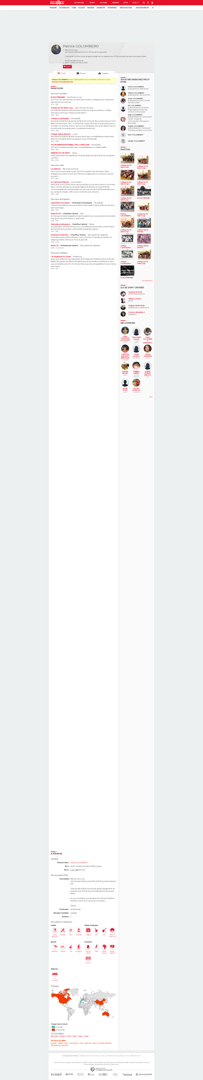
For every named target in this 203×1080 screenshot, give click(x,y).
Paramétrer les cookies (136, 1062)
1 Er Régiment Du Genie (61, 257)
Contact (90, 1062)
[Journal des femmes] (56, 1074)
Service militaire (126, 8)
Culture (103, 3)
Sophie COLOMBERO (136, 126)
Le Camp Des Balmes (60, 182)
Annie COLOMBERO (135, 98)
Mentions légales (89, 1064)
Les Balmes (56, 169)
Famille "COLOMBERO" (136, 141)
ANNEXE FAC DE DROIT (60, 153)
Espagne (62, 1036)
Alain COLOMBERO (135, 115)
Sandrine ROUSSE (135, 292)
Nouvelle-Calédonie (104, 1043)
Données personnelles (122, 1062)
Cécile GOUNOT (136, 355)
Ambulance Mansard (60, 235)
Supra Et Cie (56, 214)
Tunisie (86, 1036)
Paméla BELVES (125, 372)
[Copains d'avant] (103, 1074)
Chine (66, 1043)
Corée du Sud (73, 1043)
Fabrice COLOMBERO (136, 93)
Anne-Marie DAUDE (136, 338)
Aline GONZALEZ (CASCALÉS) (125, 338)
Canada (60, 1043)
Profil (63, 73)
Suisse (80, 1036)
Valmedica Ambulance (61, 224)
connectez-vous (102, 80)
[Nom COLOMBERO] (123, 135)
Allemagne (54, 1036)
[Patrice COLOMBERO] (56, 49)
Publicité (84, 1062)
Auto (125, 3)
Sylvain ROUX (125, 389)
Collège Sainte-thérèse (61, 134)
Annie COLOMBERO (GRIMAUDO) (147, 340)
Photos (83, 73)
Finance (115, 3)
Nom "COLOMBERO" (135, 135)
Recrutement (111, 1062)
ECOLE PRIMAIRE (58, 97)
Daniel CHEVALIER (148, 355)
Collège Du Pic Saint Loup (62, 108)
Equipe (68, 1062)
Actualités (79, 3)
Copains (105, 73)
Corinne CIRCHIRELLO (136, 312)
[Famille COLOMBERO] (123, 141)
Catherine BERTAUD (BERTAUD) (125, 356)
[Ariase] (127, 1074)
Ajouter (68, 67)
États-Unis (87, 1043)
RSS (105, 1062)
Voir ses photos (147, 281)
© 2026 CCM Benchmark (111, 1064)
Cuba (81, 1043)
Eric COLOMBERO (134, 105)
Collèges (81, 8)
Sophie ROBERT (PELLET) (147, 373)
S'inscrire (53, 8)
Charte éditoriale (76, 1062)
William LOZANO (134, 299)
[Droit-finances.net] (91, 1074)
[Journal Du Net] (80, 1074)
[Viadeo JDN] (115, 1074)
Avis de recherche (142, 8)
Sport (92, 3)
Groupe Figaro (99, 1064)
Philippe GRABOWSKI (136, 305)
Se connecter (64, 8)
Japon (95, 1043)
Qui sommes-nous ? (59, 1062)
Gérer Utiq (146, 1062)
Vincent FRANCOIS (136, 389)
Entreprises (112, 8)
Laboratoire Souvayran (60, 203)
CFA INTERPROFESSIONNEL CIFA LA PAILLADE (70, 145)
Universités (101, 8)
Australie (53, 1043)
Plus (135, 3)
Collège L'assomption (60, 119)
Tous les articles (98, 1062)
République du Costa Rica (59, 1045)
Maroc (75, 1036)
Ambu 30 (55, 246)
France (69, 1036)
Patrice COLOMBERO (136, 87)
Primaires (90, 8)
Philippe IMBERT (136, 372)
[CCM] (69, 1074)
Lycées (74, 8)
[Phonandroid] (144, 1074)
